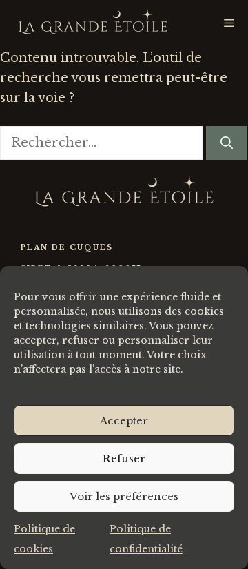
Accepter (124, 420)
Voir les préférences (124, 496)
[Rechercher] (226, 143)
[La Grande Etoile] (93, 24)
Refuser (124, 458)
